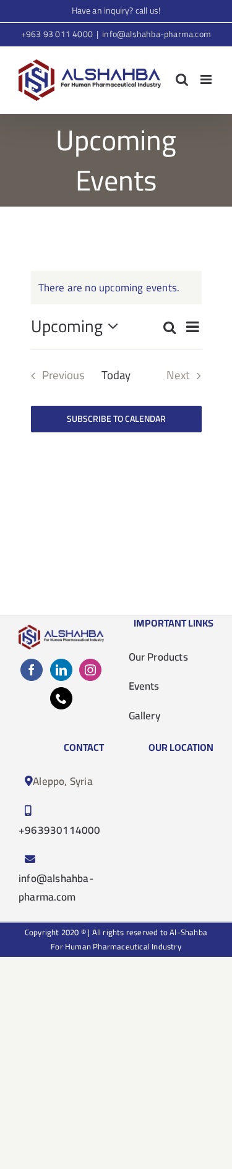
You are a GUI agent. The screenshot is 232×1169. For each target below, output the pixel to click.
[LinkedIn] (61, 670)
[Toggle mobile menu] (206, 79)
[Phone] (61, 698)
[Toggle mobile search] (182, 79)
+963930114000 (60, 830)
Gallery (144, 716)
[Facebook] (31, 670)
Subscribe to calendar (116, 419)
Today (116, 375)
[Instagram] (90, 670)
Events (144, 686)
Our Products (158, 657)
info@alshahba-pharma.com (156, 34)
